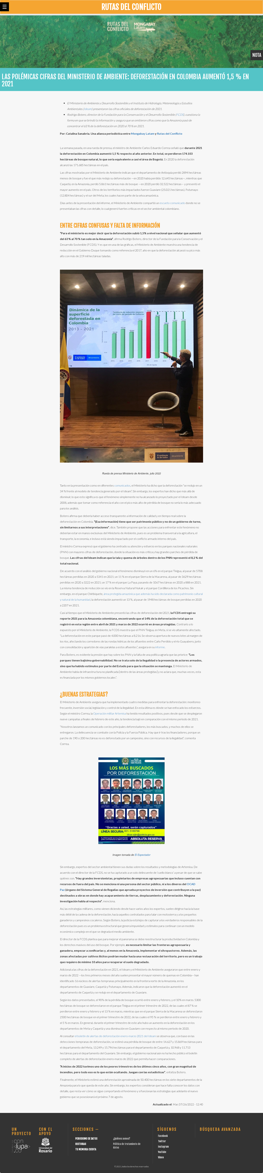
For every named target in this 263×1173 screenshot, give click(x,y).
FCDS (179, 114)
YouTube (162, 1152)
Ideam (88, 109)
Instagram (163, 1146)
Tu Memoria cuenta (85, 1149)
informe (160, 647)
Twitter (162, 1141)
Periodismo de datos (86, 1138)
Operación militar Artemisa (109, 713)
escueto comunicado (172, 203)
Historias (80, 1143)
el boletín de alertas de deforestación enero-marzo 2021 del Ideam (115, 1036)
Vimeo (161, 1157)
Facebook (163, 1135)
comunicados (122, 485)
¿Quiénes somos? (121, 1138)
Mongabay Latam (142, 133)
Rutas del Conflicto (169, 133)
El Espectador (142, 855)
